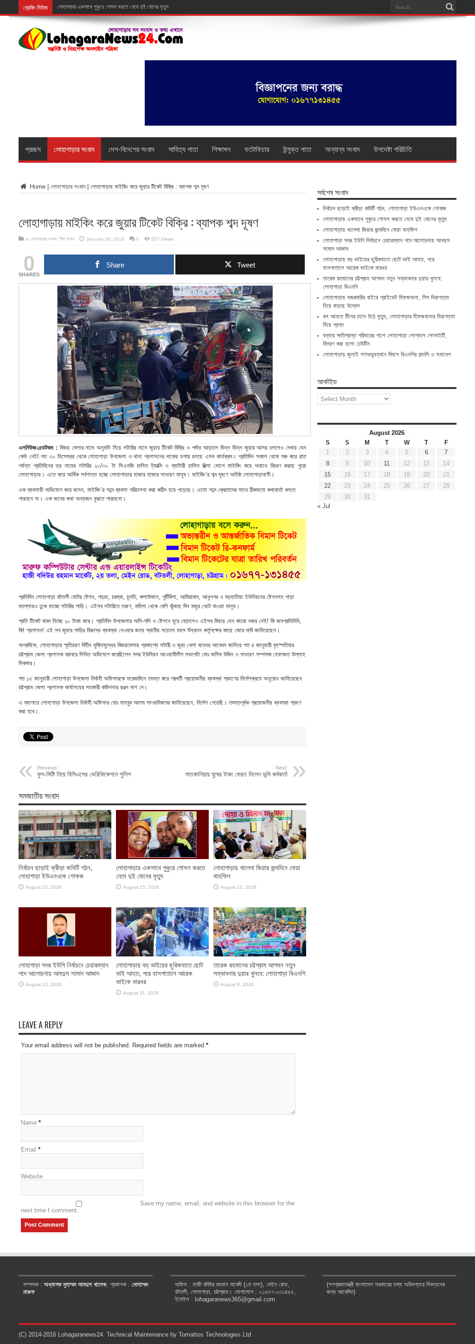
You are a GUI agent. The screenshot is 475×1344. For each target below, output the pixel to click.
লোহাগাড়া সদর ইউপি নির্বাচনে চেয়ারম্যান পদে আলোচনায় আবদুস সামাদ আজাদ (64, 969)
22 (327, 485)
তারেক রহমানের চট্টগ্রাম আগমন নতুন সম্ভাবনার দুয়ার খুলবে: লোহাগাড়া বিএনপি (259, 969)
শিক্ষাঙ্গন (221, 148)
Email (28, 1149)
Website (32, 1176)
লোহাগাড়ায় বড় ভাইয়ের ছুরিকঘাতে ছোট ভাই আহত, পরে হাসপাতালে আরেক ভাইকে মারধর (159, 973)
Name (29, 1122)
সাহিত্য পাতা (183, 148)
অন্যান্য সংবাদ (342, 148)
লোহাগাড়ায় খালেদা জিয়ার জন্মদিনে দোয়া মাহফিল (370, 229)
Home (36, 186)
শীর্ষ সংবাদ (66, 239)
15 (327, 474)
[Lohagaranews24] (101, 45)
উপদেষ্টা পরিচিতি (393, 148)
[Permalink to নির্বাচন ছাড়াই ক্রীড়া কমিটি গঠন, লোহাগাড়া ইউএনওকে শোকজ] (65, 857)
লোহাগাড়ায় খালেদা (73, 7)
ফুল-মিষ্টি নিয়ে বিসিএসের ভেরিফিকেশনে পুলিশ (84, 771)
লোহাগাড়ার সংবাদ (74, 148)
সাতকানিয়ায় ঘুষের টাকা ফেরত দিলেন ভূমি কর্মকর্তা (236, 771)
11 (387, 463)
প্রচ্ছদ (33, 148)
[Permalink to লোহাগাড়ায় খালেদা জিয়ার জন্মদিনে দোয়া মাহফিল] (259, 857)
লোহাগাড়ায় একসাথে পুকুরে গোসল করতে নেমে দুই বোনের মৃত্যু (160, 872)
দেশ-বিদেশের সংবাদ (131, 148)
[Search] (449, 7)
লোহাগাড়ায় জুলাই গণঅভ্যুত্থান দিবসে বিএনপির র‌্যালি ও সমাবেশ (387, 354)
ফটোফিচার (256, 148)
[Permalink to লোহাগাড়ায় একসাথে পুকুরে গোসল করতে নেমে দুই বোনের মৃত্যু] (162, 857)
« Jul (323, 506)
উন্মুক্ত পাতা (297, 148)
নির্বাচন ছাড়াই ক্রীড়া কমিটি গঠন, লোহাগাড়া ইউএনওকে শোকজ (55, 872)
